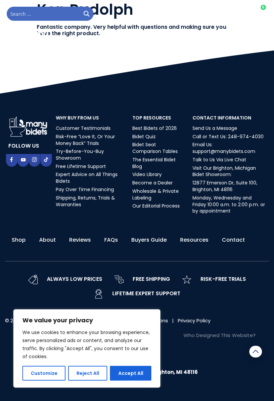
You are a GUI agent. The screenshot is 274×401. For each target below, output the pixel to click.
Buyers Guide (149, 240)
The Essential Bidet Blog (154, 163)
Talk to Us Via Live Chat (219, 159)
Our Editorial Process (156, 206)
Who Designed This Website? (219, 335)
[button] (260, 36)
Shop (19, 240)
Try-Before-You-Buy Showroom (80, 154)
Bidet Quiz (144, 136)
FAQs (111, 240)
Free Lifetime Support (81, 166)
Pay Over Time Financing (85, 189)
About (47, 240)
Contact (233, 240)
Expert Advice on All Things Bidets (87, 177)
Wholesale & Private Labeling (155, 194)
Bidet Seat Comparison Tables (155, 148)
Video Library (147, 174)
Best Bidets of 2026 (154, 128)
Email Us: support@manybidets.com (223, 148)
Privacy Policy (194, 320)
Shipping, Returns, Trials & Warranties (85, 201)
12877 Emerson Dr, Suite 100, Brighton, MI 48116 (224, 186)
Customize (44, 373)
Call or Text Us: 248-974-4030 (228, 136)
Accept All (130, 373)
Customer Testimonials (83, 128)
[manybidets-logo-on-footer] (28, 126)
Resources (194, 240)
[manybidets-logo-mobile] (28, 36)
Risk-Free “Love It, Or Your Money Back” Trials (85, 140)
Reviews (80, 240)
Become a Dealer (152, 182)
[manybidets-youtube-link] (23, 160)
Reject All (88, 373)
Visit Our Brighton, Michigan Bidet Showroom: (224, 171)
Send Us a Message (214, 128)
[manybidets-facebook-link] (11, 160)
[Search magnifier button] (87, 14)
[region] (86, 348)
